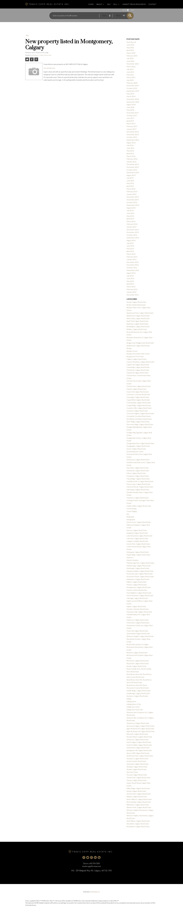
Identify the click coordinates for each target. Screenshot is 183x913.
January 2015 (131, 194)
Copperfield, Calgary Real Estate (138, 400)
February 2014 (132, 224)
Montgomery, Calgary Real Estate (41, 55)
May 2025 (130, 47)
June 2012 (130, 278)
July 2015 (130, 178)
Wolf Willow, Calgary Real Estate (138, 821)
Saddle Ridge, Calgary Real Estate (139, 691)
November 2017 (133, 113)
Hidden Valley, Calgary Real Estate (139, 506)
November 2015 (133, 167)
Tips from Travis (132, 772)
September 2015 (133, 172)
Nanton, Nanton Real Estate (137, 590)
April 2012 (130, 284)
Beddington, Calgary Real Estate (138, 326)
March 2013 (131, 254)
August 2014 (131, 208)
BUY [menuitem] (109, 4)
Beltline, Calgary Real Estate (137, 329)
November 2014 (133, 200)
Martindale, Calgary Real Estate (138, 568)
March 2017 (131, 123)
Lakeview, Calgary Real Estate (137, 538)
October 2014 (132, 202)
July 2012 (130, 276)
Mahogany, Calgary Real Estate (138, 552)
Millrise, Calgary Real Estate (136, 582)
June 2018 (130, 107)
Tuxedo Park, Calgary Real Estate (138, 777)
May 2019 (130, 94)
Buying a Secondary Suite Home (138, 354)
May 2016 (130, 151)
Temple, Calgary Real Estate (137, 769)
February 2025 (132, 56)
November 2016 (133, 134)
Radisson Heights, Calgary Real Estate (140, 636)
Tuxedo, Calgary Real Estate (137, 780)
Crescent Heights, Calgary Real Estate (140, 413)
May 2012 (130, 281)
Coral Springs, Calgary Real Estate (139, 403)
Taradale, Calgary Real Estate (137, 767)
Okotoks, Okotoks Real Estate (138, 609)
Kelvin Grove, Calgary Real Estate (139, 522)
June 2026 (130, 45)
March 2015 (131, 189)
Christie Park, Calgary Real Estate (139, 386)
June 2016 (130, 148)
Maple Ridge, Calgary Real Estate (138, 555)
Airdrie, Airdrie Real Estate (136, 305)
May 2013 (130, 249)
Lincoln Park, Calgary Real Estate (138, 544)
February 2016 (132, 159)
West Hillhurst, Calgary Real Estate (139, 799)
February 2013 (132, 257)
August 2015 (131, 175)
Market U (130, 557)
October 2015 (132, 170)
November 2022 (133, 64)
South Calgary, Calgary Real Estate (139, 742)
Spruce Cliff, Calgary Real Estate (138, 753)
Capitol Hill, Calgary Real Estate (138, 365)
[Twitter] (87, 857)
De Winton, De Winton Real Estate (139, 419)
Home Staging (132, 511)
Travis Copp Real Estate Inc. (49, 4)
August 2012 (131, 273)
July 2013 (130, 243)
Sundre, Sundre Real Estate (136, 761)
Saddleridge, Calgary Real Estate (138, 693)
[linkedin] (95, 857)
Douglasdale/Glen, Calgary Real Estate (140, 443)
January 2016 (131, 162)
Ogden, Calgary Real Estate (136, 606)
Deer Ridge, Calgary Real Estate (138, 422)
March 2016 (131, 156)
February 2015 (132, 191)
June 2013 (130, 246)
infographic (130, 517)
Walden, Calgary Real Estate (137, 796)
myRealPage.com (95, 892)
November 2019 (133, 85)
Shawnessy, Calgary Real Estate (138, 723)
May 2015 (130, 183)
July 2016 (130, 145)
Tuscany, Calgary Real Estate (137, 775)
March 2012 (131, 287)
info (128, 514)
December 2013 (133, 230)
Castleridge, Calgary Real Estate (138, 367)
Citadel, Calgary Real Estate (136, 389)
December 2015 (133, 164)
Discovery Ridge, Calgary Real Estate (140, 424)
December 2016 (133, 132)
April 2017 (130, 121)
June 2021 (130, 72)
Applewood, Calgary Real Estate (138, 316)
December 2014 (133, 197)
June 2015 (130, 181)
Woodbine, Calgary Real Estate (138, 824)
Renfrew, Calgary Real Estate (137, 653)
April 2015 (130, 186)
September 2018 (133, 102)
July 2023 (130, 58)
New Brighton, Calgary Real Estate (139, 593)
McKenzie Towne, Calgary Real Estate (140, 576)
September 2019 (133, 91)
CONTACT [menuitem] (152, 4)
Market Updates (133, 560)
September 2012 (133, 270)
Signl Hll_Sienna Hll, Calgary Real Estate (141, 731)
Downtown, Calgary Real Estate (138, 460)
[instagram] (91, 857)
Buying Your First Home (135, 356)
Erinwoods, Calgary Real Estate (138, 471)
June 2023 (130, 61)
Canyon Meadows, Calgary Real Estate (140, 362)
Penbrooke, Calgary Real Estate (138, 623)
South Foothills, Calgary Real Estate (139, 745)
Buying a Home (132, 351)
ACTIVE (124, 10)
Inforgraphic (131, 519)
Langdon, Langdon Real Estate (137, 541)
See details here (49, 68)
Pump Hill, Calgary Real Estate (137, 631)
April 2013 (130, 251)
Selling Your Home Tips (135, 710)
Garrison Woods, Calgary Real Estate (140, 487)
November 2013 (133, 232)
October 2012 (132, 268)
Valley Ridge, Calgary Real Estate (138, 788)
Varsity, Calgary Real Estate (136, 791)
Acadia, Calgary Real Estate (136, 302)
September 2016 (133, 140)
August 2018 (131, 104)
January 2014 (131, 227)
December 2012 (133, 262)
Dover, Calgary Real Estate (136, 449)
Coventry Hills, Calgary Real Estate (139, 408)
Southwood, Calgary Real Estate (138, 748)
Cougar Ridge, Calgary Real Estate (139, 405)
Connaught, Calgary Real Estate (138, 397)
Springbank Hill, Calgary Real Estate (139, 750)
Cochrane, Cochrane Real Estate (138, 394)
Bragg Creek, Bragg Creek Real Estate (140, 343)
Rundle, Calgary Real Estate (136, 666)
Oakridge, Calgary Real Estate (137, 598)
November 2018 (133, 99)
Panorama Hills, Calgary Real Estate (139, 612)
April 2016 (130, 153)
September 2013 (133, 238)
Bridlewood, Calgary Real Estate (138, 346)
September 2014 (133, 205)
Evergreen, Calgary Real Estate (138, 476)
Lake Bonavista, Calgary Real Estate (139, 536)
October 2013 (132, 235)
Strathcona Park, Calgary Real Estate (140, 756)
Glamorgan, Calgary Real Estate (138, 490)
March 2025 (131, 53)
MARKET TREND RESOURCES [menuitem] (134, 4)
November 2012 (133, 265)
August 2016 (131, 143)
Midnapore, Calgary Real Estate (138, 579)
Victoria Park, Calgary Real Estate (139, 794)
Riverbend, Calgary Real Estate (138, 661)
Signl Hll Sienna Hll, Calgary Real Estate (140, 729)
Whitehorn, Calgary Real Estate (138, 805)
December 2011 (133, 295)
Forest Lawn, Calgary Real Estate (138, 484)
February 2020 (132, 83)
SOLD (132, 10)
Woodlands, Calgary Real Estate (138, 826)
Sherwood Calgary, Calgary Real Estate (140, 726)
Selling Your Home (133, 707)
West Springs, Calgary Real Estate (139, 802)
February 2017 (132, 126)
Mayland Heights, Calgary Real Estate (140, 571)
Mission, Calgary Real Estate (137, 585)
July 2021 (130, 69)
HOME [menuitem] (91, 4)
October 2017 (132, 115)
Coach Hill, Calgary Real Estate (138, 392)
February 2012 (132, 289)
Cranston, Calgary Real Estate (137, 411)
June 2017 (130, 118)
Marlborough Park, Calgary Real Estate (140, 563)
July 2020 (130, 80)
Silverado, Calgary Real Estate (137, 734)
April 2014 (130, 219)
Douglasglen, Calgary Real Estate (138, 446)
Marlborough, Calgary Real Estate (139, 566)
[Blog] (99, 857)
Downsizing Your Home (135, 452)
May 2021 (130, 75)
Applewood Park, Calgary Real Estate (140, 313)
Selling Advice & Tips (134, 704)
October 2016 (132, 137)
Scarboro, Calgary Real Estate (137, 696)
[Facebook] (83, 857)
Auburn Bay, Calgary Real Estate (138, 318)
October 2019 (132, 88)
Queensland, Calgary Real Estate (138, 633)
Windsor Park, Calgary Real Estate (139, 807)
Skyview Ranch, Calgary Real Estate (139, 737)
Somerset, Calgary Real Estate (137, 739)
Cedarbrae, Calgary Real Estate (138, 370)
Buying (129, 348)
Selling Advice (131, 701)
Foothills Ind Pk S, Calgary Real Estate (140, 481)
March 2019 (131, 96)
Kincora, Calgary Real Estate (137, 530)
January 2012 (131, 292)
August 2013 (131, 240)
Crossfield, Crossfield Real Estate (138, 416)
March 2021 (131, 77)
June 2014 (130, 213)
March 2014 (131, 221)
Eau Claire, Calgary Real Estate (138, 468)
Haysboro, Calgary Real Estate (138, 498)
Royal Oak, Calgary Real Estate (138, 663)
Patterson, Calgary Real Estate (138, 620)
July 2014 (130, 210)
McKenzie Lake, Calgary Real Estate (140, 574)
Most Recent (131, 42)
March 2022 (131, 66)
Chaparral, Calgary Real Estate (137, 373)
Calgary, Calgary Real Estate (137, 359)
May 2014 (130, 216)
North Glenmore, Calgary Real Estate (140, 595)
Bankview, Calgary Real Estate (137, 324)
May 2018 (130, 110)
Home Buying (131, 509)
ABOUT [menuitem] (99, 4)
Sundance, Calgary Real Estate (137, 758)
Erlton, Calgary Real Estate (136, 473)
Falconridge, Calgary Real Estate (138, 479)
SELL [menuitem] (115, 4)
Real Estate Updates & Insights (138, 644)
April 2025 (130, 50)
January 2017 (131, 129)
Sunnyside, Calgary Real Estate (138, 764)
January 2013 (131, 259)
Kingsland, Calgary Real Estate (137, 533)
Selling (129, 699)
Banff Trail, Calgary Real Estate (137, 321)
